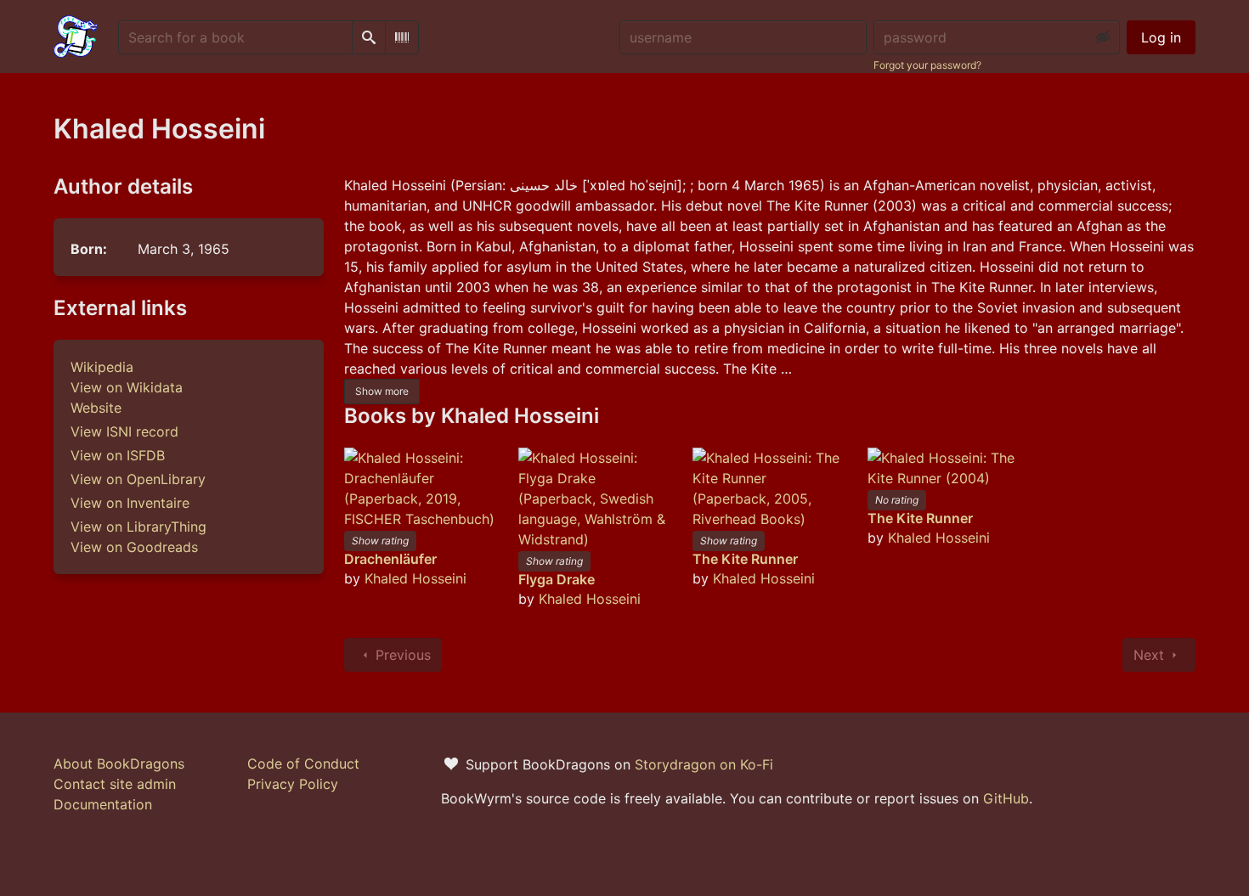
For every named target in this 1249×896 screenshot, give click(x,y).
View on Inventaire (130, 502)
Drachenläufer (390, 558)
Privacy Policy (292, 783)
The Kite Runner (745, 558)
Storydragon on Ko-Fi (704, 764)
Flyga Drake (556, 579)
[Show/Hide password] (1103, 37)
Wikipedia (102, 366)
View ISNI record (124, 431)
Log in (1161, 37)
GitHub (1006, 798)
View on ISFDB (118, 455)
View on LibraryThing (138, 526)
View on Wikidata (127, 387)
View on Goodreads (134, 546)
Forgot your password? (927, 65)
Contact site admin (115, 783)
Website (96, 407)
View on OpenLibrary (138, 479)
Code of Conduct (303, 763)
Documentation (103, 804)
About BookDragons (119, 763)
